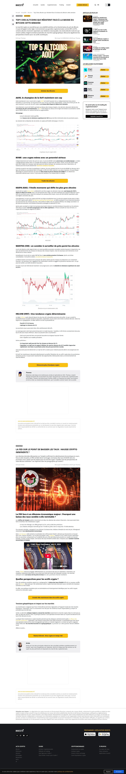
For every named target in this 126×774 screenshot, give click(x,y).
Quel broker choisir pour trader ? (48, 755)
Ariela (22, 465)
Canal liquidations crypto (78, 755)
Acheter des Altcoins (48, 91)
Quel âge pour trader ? (45, 753)
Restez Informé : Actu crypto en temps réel (48, 636)
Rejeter (108, 772)
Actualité (35, 5)
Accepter (119, 772)
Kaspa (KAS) (30, 191)
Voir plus (90, 70)
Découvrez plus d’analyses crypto (48, 365)
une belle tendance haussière (43, 257)
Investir (68, 5)
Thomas (23, 38)
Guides (43, 5)
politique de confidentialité (65, 771)
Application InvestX (104, 753)
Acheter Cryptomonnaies (46, 749)
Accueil (18, 12)
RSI (40, 108)
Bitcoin (22, 584)
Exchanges (19, 755)
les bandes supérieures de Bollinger (43, 200)
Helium (23, 317)
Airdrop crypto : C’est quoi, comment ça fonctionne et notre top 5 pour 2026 (101, 57)
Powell (22, 571)
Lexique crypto (75, 751)
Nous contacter (103, 751)
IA (16, 761)
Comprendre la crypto (77, 749)
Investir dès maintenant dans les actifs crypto (48, 597)
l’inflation (52, 535)
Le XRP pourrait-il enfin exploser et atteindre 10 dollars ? (100, 31)
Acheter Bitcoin (82, 5)
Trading (61, 5)
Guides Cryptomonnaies (99, 54)
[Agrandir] (77, 126)
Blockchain (19, 757)
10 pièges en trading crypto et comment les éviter (101, 48)
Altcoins (30, 12)
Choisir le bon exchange (78, 753)
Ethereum (18, 751)
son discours (22, 534)
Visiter (104, 70)
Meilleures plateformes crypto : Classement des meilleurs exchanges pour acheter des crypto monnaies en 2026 (100, 21)
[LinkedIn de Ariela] (20, 649)
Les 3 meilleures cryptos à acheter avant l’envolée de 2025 (101, 40)
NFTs (17, 759)
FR (98, 5)
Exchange (95, 16)
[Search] (95, 4)
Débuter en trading (44, 751)
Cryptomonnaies (52, 5)
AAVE (42, 101)
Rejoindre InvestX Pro (97, 116)
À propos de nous (104, 749)
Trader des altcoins (48, 181)
